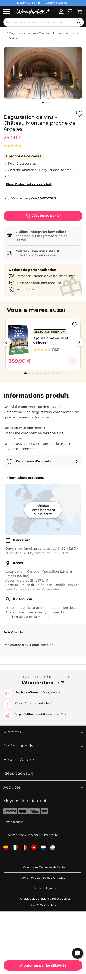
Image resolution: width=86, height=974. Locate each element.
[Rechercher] (79, 22)
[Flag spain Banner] (4, 847)
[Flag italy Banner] (13, 847)
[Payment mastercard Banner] (44, 812)
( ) (43, 965)
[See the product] (72, 361)
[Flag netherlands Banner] (41, 847)
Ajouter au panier (46, 216)
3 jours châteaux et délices (51, 340)
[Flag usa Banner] (51, 847)
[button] (6, 342)
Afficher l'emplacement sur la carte (42, 510)
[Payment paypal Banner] (8, 812)
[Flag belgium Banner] (23, 847)
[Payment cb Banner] (22, 812)
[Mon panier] (79, 11)
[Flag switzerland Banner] (32, 847)
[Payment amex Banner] (34, 812)
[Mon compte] (61, 11)
